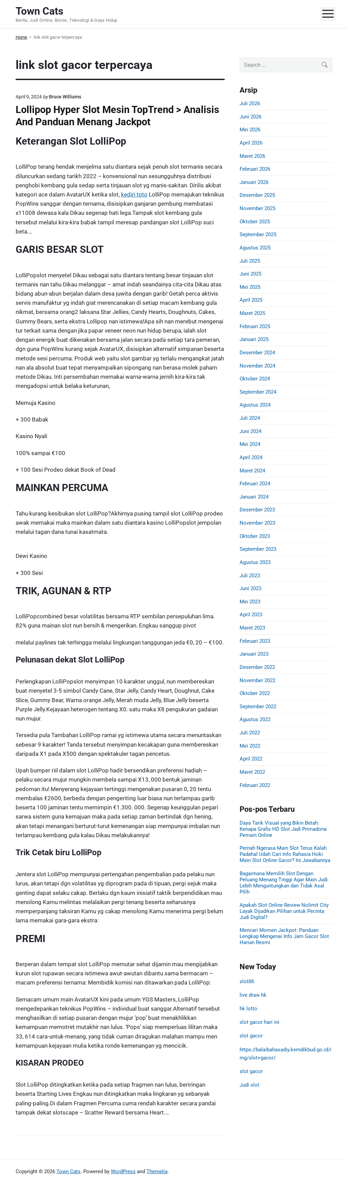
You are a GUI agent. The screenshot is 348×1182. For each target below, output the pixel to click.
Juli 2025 (250, 261)
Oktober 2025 (255, 222)
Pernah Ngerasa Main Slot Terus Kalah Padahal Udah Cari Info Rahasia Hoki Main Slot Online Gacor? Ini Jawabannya (285, 854)
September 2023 (258, 549)
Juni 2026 (250, 117)
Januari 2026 (254, 182)
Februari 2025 (255, 326)
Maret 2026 (252, 156)
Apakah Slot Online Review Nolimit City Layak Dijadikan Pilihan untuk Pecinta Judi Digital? (284, 911)
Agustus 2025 (255, 248)
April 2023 (251, 615)
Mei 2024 (250, 444)
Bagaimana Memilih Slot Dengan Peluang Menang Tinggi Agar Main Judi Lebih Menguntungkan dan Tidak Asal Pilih (284, 882)
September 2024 (258, 392)
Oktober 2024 (255, 379)
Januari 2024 (254, 497)
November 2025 (257, 208)
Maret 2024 (252, 471)
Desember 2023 (257, 510)
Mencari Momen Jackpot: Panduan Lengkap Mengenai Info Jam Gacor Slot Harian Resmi (284, 936)
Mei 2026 (250, 130)
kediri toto (134, 194)
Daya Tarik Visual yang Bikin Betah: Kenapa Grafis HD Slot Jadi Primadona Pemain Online (283, 829)
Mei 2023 (250, 602)
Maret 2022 (252, 772)
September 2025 (258, 234)
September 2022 (258, 706)
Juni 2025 (250, 274)
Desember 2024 (257, 353)
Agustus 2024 (255, 405)
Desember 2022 (257, 667)
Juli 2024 (250, 418)
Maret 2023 (252, 628)
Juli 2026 (250, 103)
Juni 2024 (250, 431)
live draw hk (253, 995)
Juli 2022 (250, 733)
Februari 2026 (255, 169)
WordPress (123, 1171)
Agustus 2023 (255, 562)
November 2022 (257, 680)
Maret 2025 (252, 313)
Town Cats (68, 1171)
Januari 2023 (254, 654)
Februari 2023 (255, 641)
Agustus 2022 (255, 719)
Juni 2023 (250, 588)
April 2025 (251, 300)
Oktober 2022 (255, 693)
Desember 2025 (257, 195)
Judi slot (249, 1085)
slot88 (247, 981)
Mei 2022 (250, 746)
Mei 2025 (250, 287)
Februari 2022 (255, 785)
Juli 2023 (250, 576)
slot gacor (251, 1036)
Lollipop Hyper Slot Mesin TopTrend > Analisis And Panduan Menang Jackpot (117, 115)
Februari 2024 (255, 484)
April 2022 (251, 759)
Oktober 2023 (255, 536)
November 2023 (257, 523)
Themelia (157, 1171)
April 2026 (251, 143)
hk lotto (248, 1009)
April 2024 (251, 457)
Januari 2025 (254, 339)
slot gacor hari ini (259, 1022)
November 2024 (257, 366)
